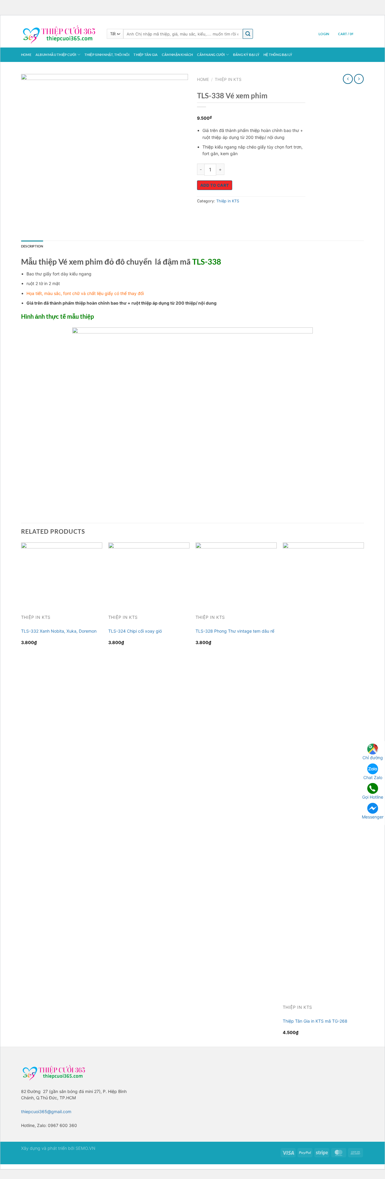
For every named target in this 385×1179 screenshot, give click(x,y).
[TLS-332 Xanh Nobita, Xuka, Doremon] (61, 572)
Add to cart (214, 185)
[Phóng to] (28, 193)
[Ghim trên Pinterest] (234, 215)
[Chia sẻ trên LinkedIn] (245, 215)
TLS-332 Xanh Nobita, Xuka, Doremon (59, 631)
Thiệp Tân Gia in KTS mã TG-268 (315, 1021)
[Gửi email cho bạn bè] (224, 215)
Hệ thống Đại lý (277, 55)
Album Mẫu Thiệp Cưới (55, 55)
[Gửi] (248, 34)
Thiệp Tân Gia (146, 55)
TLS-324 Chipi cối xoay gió (135, 631)
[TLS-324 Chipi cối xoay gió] (148, 572)
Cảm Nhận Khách (177, 55)
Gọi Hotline (372, 797)
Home (26, 55)
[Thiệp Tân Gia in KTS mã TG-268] (323, 767)
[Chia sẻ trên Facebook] (203, 215)
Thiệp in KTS (228, 79)
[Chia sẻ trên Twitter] (213, 215)
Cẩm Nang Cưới (211, 55)
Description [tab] (32, 246)
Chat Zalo (372, 777)
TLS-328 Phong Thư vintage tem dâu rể (235, 631)
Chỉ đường (372, 757)
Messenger (372, 816)
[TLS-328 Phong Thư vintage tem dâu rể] (236, 572)
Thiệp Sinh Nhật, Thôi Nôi (107, 55)
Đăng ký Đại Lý (246, 55)
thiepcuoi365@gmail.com (46, 1111)
